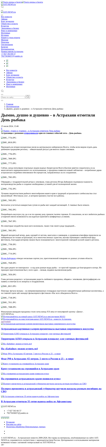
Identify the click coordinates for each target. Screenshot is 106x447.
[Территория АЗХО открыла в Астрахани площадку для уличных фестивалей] (36, 334)
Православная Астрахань (12, 51)
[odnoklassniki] (7, 63)
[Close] (2, 100)
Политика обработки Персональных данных (26, 427)
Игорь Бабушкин (8, 258)
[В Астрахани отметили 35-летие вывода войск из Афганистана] (30, 396)
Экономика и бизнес (10, 28)
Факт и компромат (9, 30)
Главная (9, 104)
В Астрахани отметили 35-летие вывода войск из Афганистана (36, 401)
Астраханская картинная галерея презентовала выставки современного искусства (47, 328)
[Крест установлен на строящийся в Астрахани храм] (25, 364)
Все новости (6, 17)
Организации (7, 44)
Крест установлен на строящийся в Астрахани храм (30, 368)
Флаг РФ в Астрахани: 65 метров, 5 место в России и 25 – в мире (37, 358)
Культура (5, 26)
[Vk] (7, 66)
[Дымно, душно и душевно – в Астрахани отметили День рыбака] (30, 131)
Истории (5, 35)
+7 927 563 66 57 (8, 54)
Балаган (4, 47)
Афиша (4, 19)
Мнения (4, 40)
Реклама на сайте (13, 424)
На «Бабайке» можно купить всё (19, 348)
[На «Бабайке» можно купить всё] (16, 344)
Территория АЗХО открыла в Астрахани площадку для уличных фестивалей (44, 338)
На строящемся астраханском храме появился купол (30, 378)
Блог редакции (7, 21)
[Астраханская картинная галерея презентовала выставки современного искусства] (38, 324)
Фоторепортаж (7, 49)
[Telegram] (7, 61)
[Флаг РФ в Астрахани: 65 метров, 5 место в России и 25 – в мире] (31, 354)
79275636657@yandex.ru (11, 56)
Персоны (5, 42)
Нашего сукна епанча (10, 37)
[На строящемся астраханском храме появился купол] (25, 374)
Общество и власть (9, 24)
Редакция (10, 422)
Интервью (5, 33)
